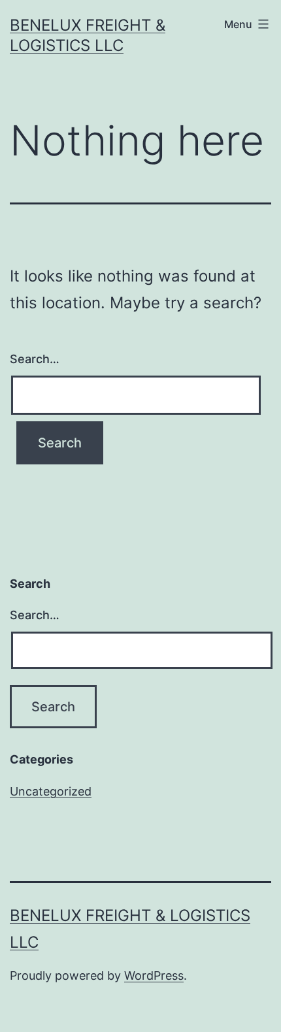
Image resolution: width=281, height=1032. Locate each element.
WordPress (154, 975)
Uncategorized (50, 791)
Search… (34, 359)
